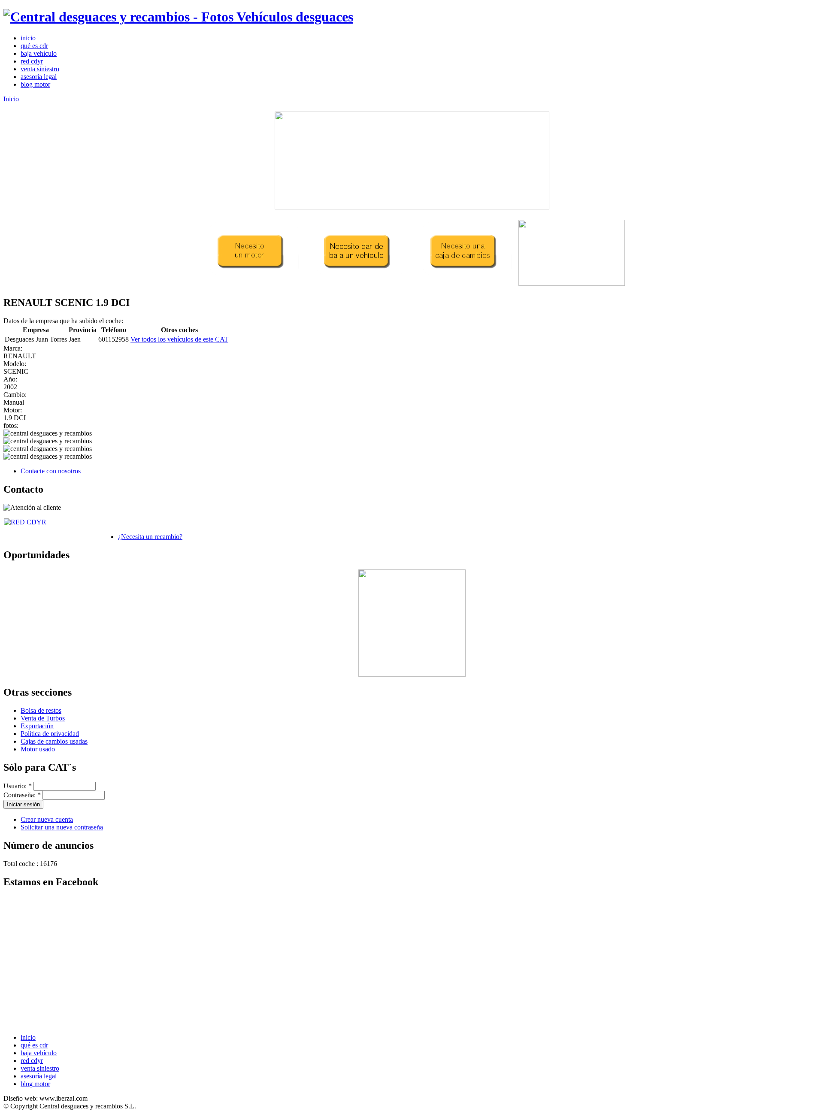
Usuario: (17, 786)
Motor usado (38, 749)
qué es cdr (34, 45)
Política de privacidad (50, 733)
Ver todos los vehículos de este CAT (179, 339)
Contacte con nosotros (51, 471)
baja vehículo (39, 53)
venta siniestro (40, 69)
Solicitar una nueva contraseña (62, 827)
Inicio (11, 99)
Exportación (37, 726)
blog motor (35, 84)
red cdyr (32, 61)
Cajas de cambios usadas (54, 741)
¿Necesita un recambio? (150, 536)
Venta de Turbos (43, 718)
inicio (28, 38)
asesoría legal (39, 76)
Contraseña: (22, 795)
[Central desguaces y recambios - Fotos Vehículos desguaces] (178, 16)
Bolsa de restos (41, 710)
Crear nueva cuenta (47, 819)
